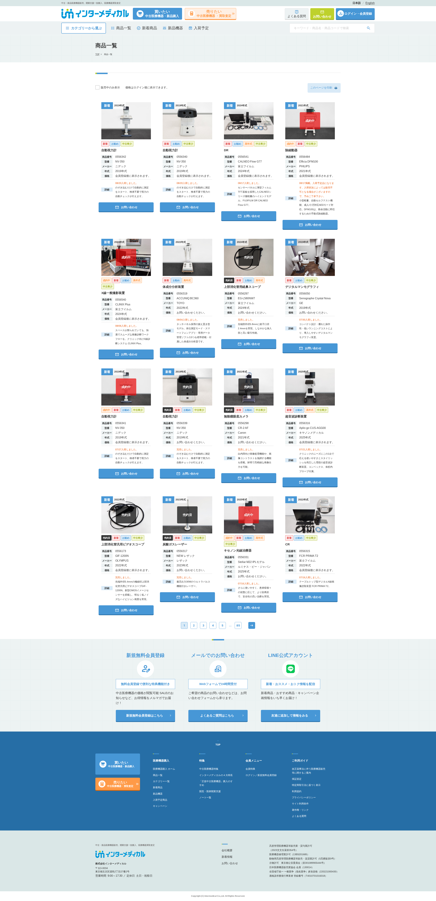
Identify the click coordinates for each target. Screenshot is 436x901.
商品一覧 (157, 775)
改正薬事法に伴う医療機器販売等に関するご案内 (308, 770)
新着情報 (227, 856)
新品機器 (157, 793)
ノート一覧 (205, 797)
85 (238, 625)
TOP (97, 54)
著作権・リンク (300, 810)
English (370, 3)
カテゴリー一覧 (161, 781)
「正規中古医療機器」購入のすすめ (216, 783)
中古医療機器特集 (208, 768)
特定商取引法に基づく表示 (306, 785)
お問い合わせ (230, 863)
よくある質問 (299, 816)
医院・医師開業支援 (210, 791)
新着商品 (157, 787)
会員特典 (250, 768)
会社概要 (227, 850)
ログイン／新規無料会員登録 (261, 775)
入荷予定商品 (160, 799)
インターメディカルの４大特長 (216, 775)
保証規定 (296, 779)
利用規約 (296, 791)
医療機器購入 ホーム (164, 768)
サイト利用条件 (300, 803)
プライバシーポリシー (304, 797)
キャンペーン (160, 806)
